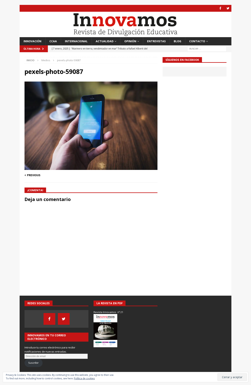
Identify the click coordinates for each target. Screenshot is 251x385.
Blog (177, 41)
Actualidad (105, 41)
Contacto (197, 41)
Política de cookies (84, 378)
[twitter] (228, 8)
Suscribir (33, 362)
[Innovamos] (125, 35)
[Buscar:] (206, 48)
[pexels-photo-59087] (91, 167)
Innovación (32, 41)
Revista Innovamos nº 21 (108, 312)
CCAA (53, 41)
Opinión (130, 41)
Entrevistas (156, 41)
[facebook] (220, 8)
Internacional (76, 41)
